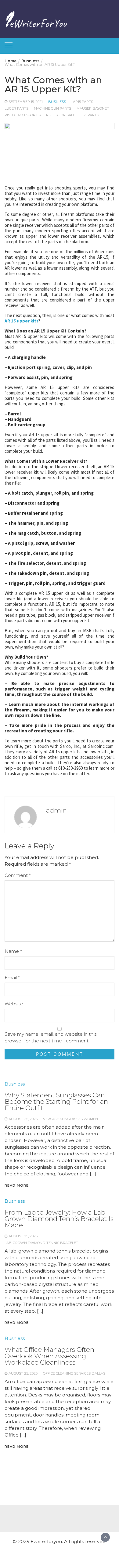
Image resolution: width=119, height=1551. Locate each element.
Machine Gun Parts (52, 108)
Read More (17, 1185)
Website (14, 1004)
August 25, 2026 (23, 1119)
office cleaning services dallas (74, 1373)
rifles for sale (60, 115)
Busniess (57, 102)
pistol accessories (23, 115)
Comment (18, 875)
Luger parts (16, 108)
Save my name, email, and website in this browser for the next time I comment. (50, 1037)
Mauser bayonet (93, 108)
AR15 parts (83, 102)
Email (12, 977)
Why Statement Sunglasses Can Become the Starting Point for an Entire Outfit (56, 1101)
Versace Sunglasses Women (70, 1119)
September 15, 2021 (26, 102)
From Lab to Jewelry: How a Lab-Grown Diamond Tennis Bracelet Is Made (59, 1218)
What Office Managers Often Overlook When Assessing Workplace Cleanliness (49, 1356)
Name (13, 951)
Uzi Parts (90, 115)
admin (56, 810)
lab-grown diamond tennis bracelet (41, 1243)
